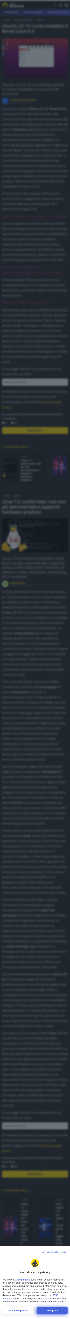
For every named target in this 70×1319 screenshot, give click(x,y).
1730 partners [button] (22, 1279)
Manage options (18, 1310)
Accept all (52, 1310)
